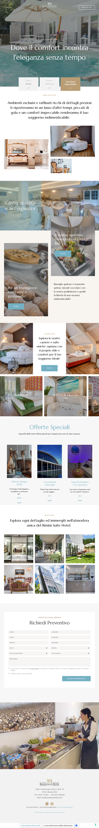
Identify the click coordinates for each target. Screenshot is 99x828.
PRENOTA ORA (87, 7)
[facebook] (47, 803)
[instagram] (52, 803)
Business (70, 6)
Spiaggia (59, 6)
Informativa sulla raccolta (31, 825)
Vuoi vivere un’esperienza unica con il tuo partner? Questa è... (80, 490)
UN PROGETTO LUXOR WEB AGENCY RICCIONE (49, 812)
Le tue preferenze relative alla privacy (58, 825)
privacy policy (35, 669)
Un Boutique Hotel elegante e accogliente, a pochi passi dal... (19, 491)
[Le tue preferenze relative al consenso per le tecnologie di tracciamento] (95, 824)
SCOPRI (16, 306)
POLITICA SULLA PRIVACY (65, 807)
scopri (19, 502)
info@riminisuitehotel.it (52, 797)
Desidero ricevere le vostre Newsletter (21, 674)
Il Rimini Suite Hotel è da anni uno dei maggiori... (49, 490)
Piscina (49, 6)
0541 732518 (43, 795)
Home (7, 6)
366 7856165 (59, 795)
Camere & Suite (38, 6)
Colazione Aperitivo (20, 6)
